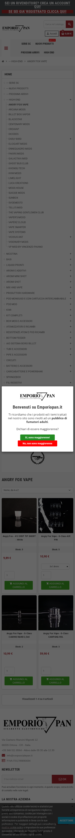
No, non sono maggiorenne (37, 443)
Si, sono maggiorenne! (37, 437)
